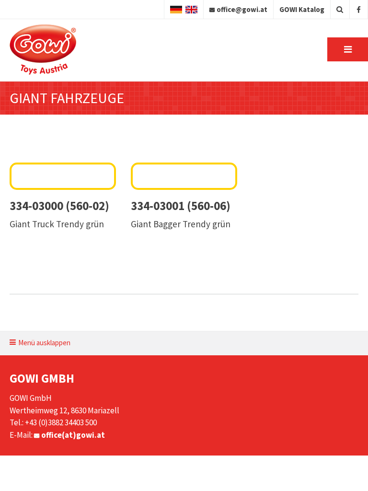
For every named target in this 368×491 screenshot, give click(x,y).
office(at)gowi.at (73, 435)
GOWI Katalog (301, 9)
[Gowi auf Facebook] (358, 9)
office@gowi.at (242, 9)
